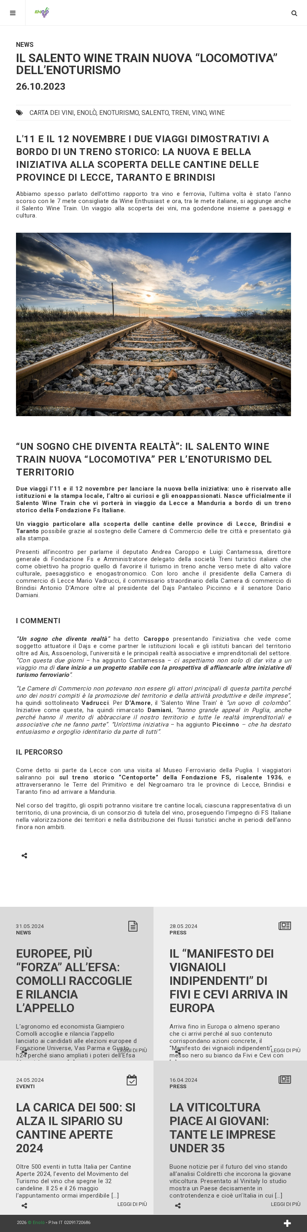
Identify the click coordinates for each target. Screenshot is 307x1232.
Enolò (86, 113)
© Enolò (36, 1222)
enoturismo (119, 113)
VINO (199, 113)
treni (180, 113)
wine (217, 113)
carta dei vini (52, 113)
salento (155, 113)
